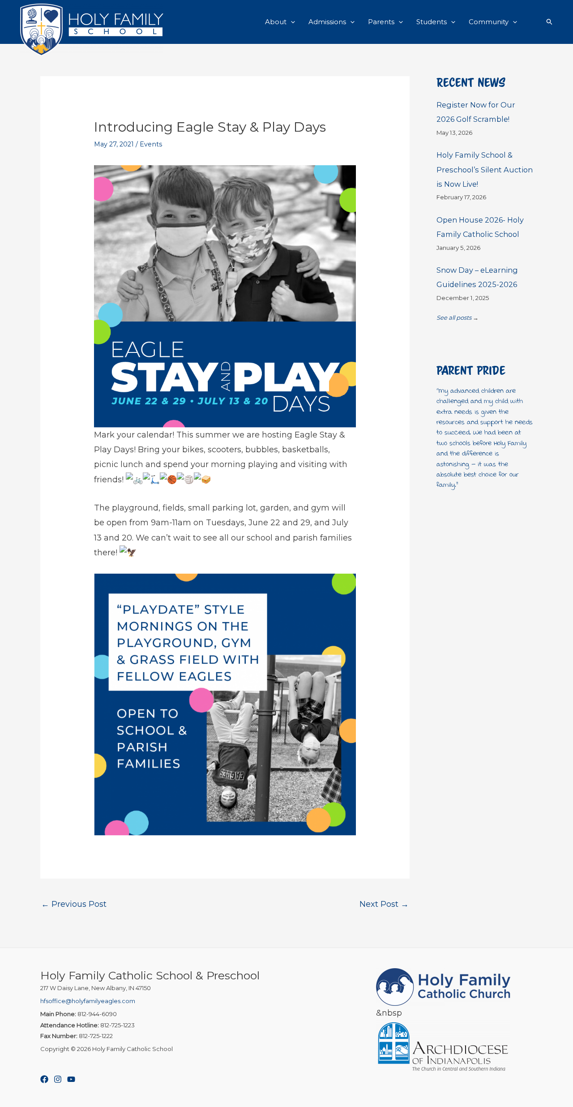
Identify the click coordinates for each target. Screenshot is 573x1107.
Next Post (384, 904)
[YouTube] (71, 1079)
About (275, 21)
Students (431, 21)
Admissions (327, 21)
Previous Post (74, 904)
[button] (290, 22)
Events (151, 144)
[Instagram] (58, 1079)
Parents (381, 21)
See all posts (453, 317)
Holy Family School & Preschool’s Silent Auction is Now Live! (484, 169)
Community (489, 21)
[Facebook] (44, 1079)
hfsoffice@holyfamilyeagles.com (87, 1000)
